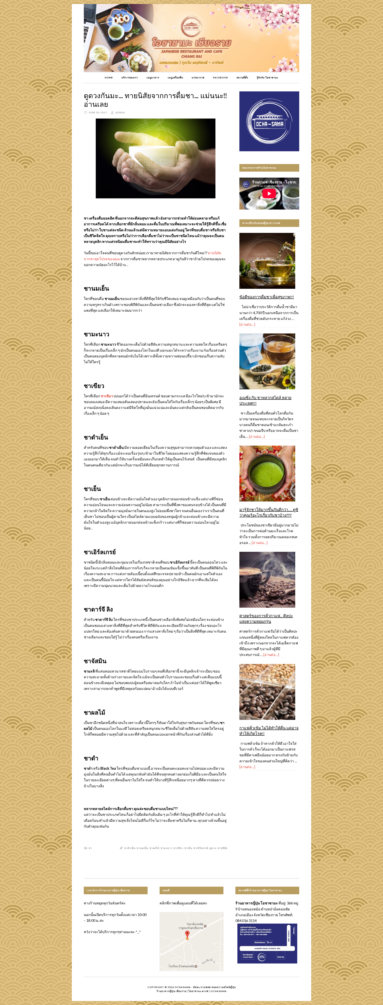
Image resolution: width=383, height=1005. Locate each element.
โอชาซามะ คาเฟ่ (198, 991)
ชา (90, 848)
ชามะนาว (166, 848)
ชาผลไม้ (154, 848)
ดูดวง (212, 848)
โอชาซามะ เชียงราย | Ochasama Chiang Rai (191, 38)
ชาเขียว (178, 848)
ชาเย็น (188, 848)
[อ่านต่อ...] (247, 324)
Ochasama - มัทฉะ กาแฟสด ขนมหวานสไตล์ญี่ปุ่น (205, 987)
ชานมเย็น (142, 848)
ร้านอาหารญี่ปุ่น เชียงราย (171, 991)
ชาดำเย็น (129, 848)
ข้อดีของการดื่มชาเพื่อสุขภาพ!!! (266, 297)
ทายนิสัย (222, 848)
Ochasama (218, 991)
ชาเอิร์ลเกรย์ (200, 848)
